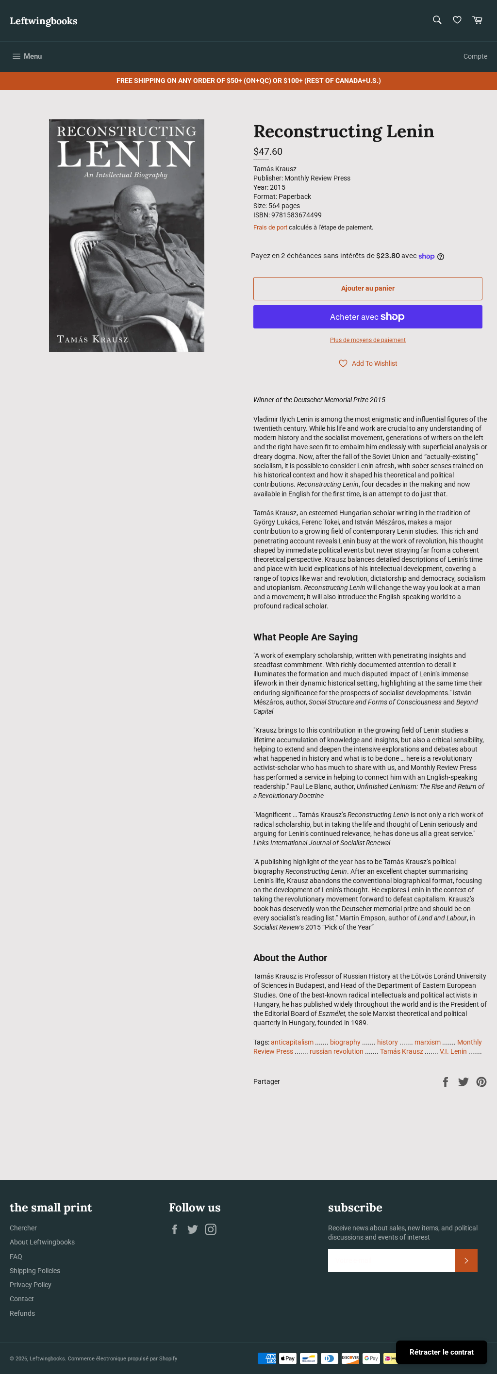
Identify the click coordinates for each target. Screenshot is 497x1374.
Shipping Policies (35, 1271)
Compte (475, 56)
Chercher (23, 1228)
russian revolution (337, 1051)
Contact (22, 1299)
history (387, 1042)
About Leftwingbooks (42, 1242)
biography (345, 1042)
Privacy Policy (30, 1285)
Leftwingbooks (44, 21)
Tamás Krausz (401, 1051)
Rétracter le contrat (442, 1352)
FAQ (16, 1256)
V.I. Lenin (453, 1051)
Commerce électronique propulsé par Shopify (122, 1359)
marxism (427, 1042)
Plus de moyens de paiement (368, 340)
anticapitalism (292, 1042)
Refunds (22, 1313)
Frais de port (270, 227)
